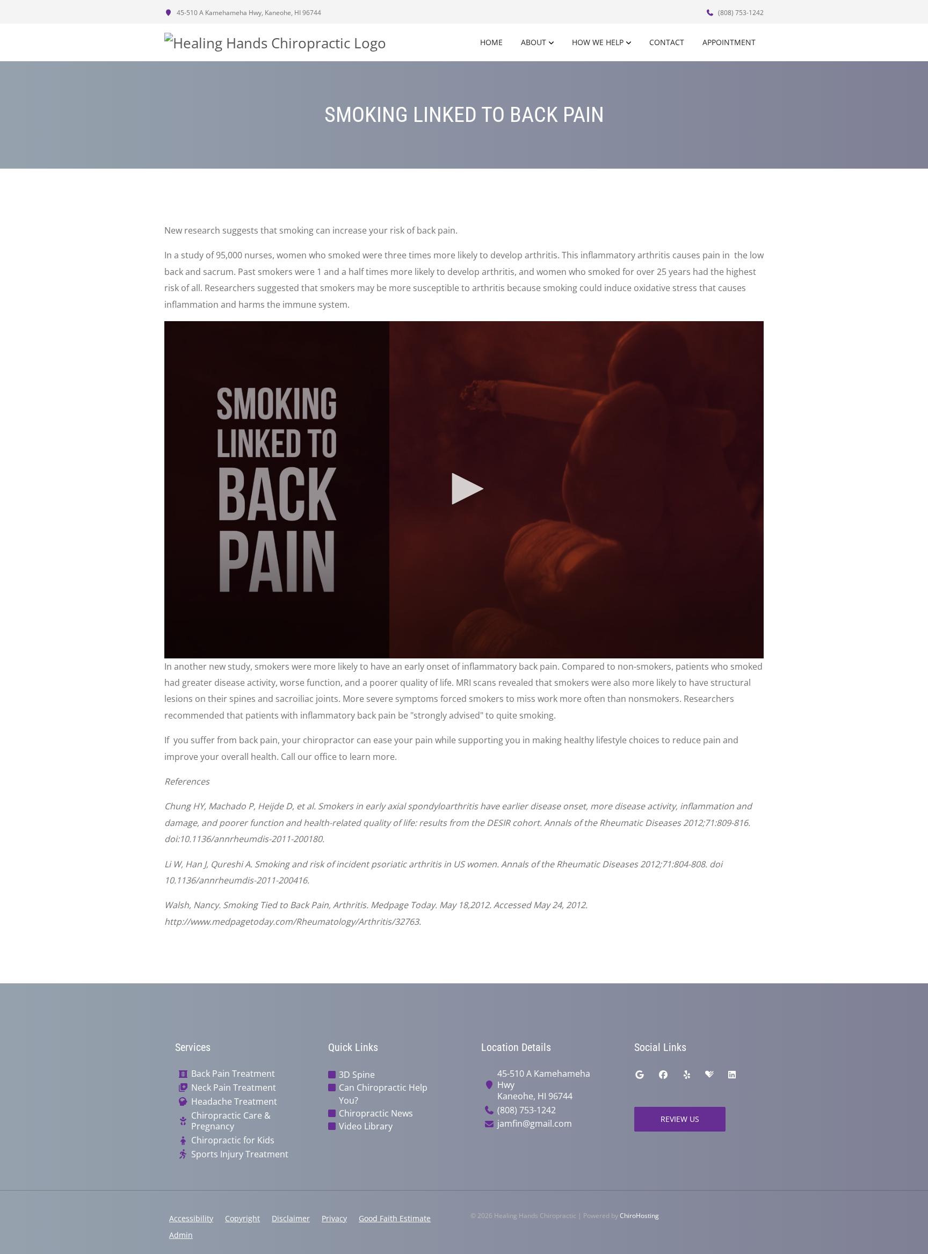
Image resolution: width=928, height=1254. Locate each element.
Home (491, 42)
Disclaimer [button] (291, 1218)
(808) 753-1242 (740, 12)
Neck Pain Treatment (233, 1087)
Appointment (729, 42)
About (533, 42)
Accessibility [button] (191, 1218)
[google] (639, 1074)
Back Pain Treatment (233, 1073)
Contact (666, 42)
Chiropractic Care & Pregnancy (231, 1121)
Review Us (680, 1119)
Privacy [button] (334, 1218)
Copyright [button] (242, 1218)
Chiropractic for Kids (232, 1140)
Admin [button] (181, 1235)
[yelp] (687, 1074)
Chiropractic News (376, 1113)
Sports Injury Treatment (239, 1154)
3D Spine (357, 1075)
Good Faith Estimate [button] (395, 1218)
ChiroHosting (639, 1215)
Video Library (366, 1126)
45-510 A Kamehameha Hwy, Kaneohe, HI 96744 (248, 12)
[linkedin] (732, 1074)
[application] (464, 489)
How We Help (598, 42)
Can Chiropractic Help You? (383, 1094)
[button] (464, 488)
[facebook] (663, 1074)
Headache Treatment (234, 1101)
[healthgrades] (709, 1074)
